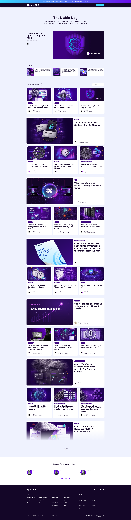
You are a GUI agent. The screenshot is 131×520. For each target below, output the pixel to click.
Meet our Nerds (65, 478)
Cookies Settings (56, 515)
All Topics (29, 84)
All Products (37, 84)
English (28, 515)
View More (65, 448)
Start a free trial (100, 5)
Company (68, 5)
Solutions (50, 5)
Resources (56, 5)
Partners (62, 5)
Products (44, 5)
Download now (86, 1)
